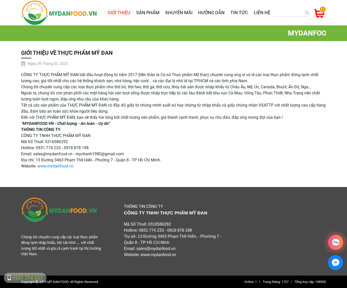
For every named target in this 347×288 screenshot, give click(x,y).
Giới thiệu (119, 12)
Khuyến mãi (179, 12)
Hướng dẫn (211, 12)
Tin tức (239, 12)
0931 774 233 (27, 278)
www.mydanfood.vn (55, 166)
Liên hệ (262, 12)
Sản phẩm (148, 12)
